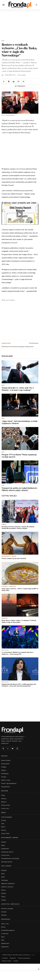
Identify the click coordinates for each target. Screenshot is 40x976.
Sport (3, 937)
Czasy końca (5, 855)
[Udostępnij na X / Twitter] (9, 81)
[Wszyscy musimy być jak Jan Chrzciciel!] (20, 543)
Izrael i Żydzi (5, 833)
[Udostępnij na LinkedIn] (13, 81)
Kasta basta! (5, 763)
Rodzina (4, 915)
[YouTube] (12, 748)
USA (3, 40)
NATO (3, 827)
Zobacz (3, 893)
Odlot (3, 877)
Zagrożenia (5, 946)
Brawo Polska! (5, 760)
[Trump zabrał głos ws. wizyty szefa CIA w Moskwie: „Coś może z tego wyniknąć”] (20, 371)
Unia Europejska (6, 817)
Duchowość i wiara (9, 556)
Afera (3, 873)
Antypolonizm (5, 786)
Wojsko (3, 770)
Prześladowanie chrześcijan (10, 858)
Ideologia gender (6, 862)
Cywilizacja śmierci (7, 852)
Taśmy (3, 896)
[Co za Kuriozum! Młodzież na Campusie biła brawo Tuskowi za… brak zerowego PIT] (20, 637)
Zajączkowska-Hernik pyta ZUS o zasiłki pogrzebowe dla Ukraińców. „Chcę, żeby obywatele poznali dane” (19, 685)
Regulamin (13, 958)
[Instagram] (17, 748)
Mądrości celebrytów (8, 883)
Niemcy (3, 830)
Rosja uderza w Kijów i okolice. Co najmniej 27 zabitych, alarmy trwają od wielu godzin (19, 621)
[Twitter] (3, 748)
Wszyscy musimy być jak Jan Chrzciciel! (14, 558)
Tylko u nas (5, 924)
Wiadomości (5, 943)
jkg (2, 75)
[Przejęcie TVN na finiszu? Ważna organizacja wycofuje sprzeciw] (20, 438)
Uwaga (4, 524)
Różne (3, 927)
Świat (3, 812)
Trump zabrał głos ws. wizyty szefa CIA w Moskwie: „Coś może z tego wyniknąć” (18, 388)
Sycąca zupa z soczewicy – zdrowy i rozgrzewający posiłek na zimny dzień (20, 589)
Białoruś (3, 802)
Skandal (3, 870)
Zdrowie (3, 912)
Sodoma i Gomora (7, 887)
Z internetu (4, 933)
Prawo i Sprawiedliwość (8, 783)
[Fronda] (20, 5)
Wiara (3, 845)
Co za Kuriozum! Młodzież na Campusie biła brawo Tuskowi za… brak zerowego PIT (17, 653)
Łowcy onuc (5, 808)
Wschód (4, 791)
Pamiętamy (5, 773)
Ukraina (5, 618)
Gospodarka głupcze (8, 930)
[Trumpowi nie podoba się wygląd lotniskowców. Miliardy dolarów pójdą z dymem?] (20, 471)
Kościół (3, 842)
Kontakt (16, 961)
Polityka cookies (6, 961)
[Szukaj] (36, 5)
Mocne (3, 890)
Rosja (3, 795)
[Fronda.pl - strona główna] (20, 730)
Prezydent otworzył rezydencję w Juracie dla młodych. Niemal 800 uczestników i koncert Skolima (18, 527)
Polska (4, 756)
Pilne (2, 940)
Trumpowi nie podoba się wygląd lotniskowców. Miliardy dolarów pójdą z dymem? (20, 489)
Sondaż (3, 777)
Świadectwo (5, 848)
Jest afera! (6, 866)
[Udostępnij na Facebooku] (4, 81)
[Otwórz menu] (3, 5)
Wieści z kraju (5, 780)
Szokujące (4, 880)
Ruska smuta (5, 805)
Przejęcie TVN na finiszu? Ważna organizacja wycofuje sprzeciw (19, 455)
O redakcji (5, 958)
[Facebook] (8, 748)
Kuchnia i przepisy (9, 586)
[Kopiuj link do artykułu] (23, 81)
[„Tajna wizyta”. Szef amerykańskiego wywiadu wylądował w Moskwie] (20, 405)
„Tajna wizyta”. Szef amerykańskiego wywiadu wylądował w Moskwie (19, 422)
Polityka (5, 650)
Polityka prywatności (24, 958)
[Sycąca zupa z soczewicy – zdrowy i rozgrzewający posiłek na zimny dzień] (20, 573)
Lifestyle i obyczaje (10, 904)
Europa (3, 820)
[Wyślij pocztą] (18, 81)
